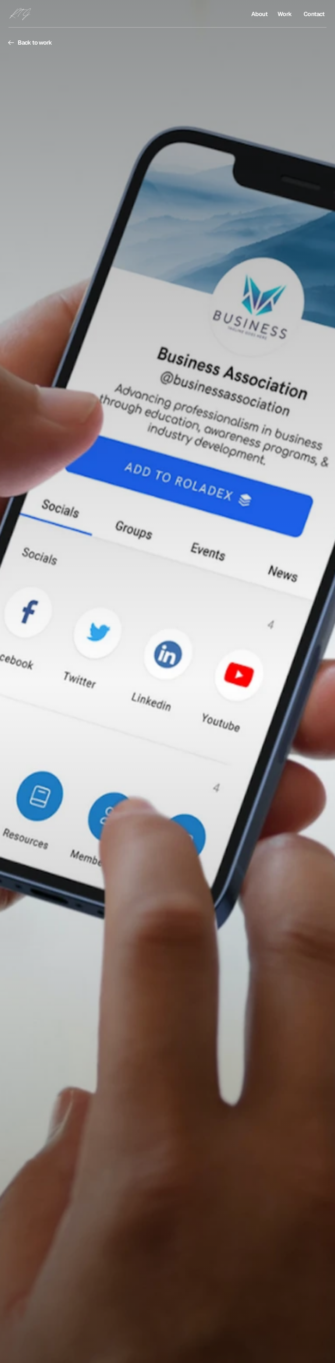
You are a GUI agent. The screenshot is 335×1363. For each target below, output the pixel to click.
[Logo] (25, 13)
